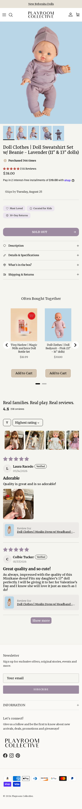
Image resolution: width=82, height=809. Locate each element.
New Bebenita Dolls (41, 4)
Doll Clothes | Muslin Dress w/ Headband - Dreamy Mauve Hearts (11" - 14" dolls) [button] (45, 532)
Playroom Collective (22, 796)
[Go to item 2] (34, 440)
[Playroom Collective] (41, 15)
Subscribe (41, 689)
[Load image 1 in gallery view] (41, 73)
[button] (11, 168)
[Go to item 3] (55, 440)
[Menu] (4, 15)
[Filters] (7, 422)
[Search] (12, 15)
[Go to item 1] (14, 440)
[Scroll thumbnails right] (74, 440)
